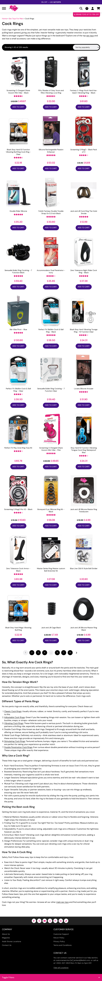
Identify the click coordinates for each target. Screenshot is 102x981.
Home (4, 18)
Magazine (6, 938)
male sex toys (62, 902)
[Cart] (98, 8)
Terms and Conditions (62, 945)
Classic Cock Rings (12, 711)
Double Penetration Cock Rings (18, 747)
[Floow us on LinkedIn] (61, 921)
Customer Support (61, 934)
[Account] (92, 8)
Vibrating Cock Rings (13, 723)
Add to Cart (18, 107)
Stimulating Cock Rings (14, 741)
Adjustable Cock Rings (14, 717)
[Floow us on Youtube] (44, 921)
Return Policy (58, 938)
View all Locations (60, 968)
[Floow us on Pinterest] (55, 921)
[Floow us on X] (39, 921)
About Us (6, 934)
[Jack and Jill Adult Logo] (13, 8)
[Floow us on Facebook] (34, 921)
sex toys (90, 35)
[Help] (86, 8)
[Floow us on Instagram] (50, 921)
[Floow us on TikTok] (66, 921)
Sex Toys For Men (16, 18)
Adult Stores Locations (11, 941)
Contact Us (6, 945)
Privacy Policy (59, 941)
